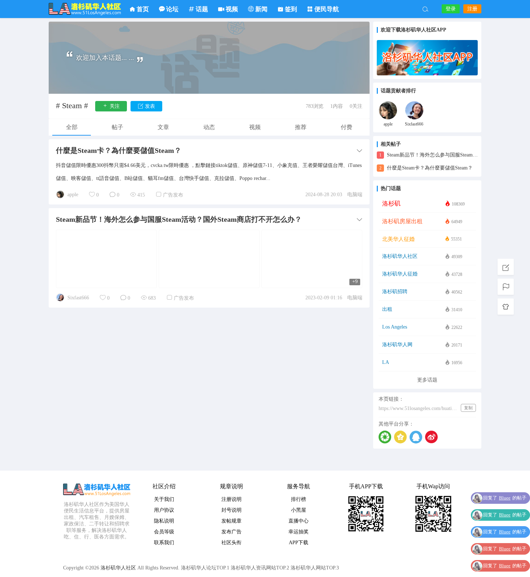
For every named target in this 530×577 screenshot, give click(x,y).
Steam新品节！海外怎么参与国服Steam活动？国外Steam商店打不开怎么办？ (428, 155)
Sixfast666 (78, 297)
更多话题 (427, 380)
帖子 (117, 127)
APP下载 (298, 542)
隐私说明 (164, 521)
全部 (72, 127)
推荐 (300, 127)
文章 (163, 127)
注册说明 (231, 499)
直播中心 (298, 521)
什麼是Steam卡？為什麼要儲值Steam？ (426, 168)
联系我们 (164, 542)
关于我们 (164, 499)
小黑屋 (298, 510)
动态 (209, 127)
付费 (346, 127)
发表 (149, 106)
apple (72, 194)
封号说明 (231, 510)
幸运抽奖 (298, 531)
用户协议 (164, 510)
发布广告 (231, 531)
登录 (451, 9)
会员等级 (164, 531)
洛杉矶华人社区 (85, 9)
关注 (114, 106)
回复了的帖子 (504, 498)
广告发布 (173, 195)
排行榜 (298, 499)
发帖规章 (231, 521)
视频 (255, 127)
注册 (472, 9)
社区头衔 (231, 542)
